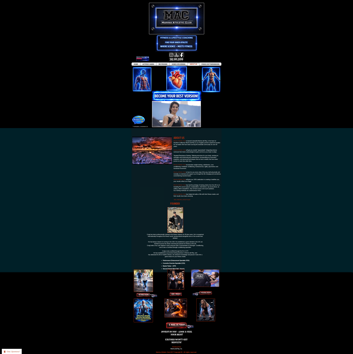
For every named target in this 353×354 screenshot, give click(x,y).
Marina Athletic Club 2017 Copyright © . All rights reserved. (176, 352)
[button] (198, 125)
